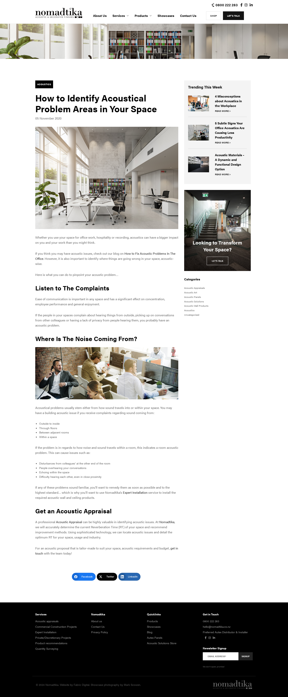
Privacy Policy (99, 632)
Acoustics (44, 84)
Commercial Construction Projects (56, 627)
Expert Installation (45, 632)
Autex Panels (154, 638)
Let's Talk (233, 15)
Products (141, 15)
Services (118, 15)
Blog (149, 632)
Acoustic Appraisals (194, 288)
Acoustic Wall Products (196, 305)
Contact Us (98, 627)
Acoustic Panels (192, 297)
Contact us (188, 15)
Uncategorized (191, 315)
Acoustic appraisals (47, 621)
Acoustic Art (190, 292)
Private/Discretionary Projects (53, 638)
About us (100, 15)
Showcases (166, 15)
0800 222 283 (226, 4)
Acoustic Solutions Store (161, 643)
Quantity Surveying (46, 648)
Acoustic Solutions (194, 301)
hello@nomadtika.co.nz (216, 627)
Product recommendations (51, 643)
